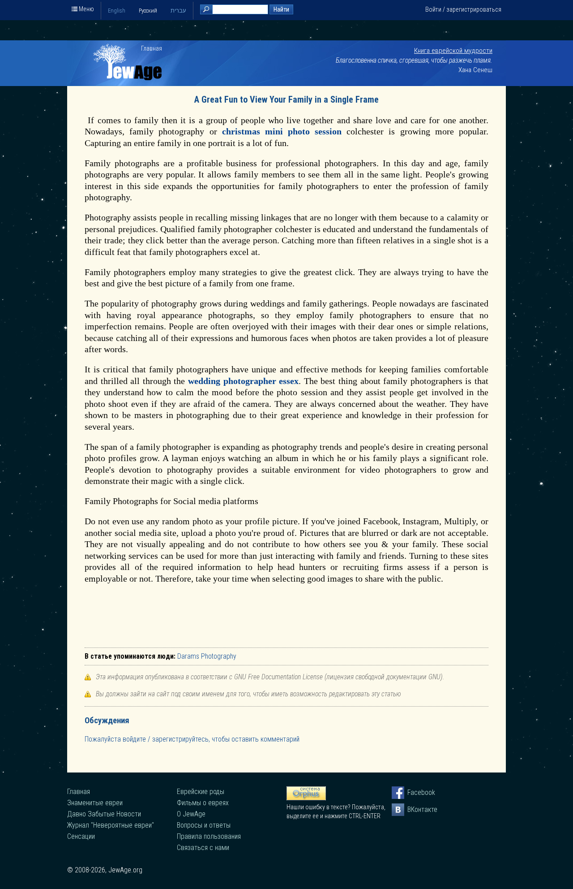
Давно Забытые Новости (104, 814)
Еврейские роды (200, 791)
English (116, 10)
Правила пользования (209, 836)
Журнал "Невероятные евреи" (110, 825)
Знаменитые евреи (95, 802)
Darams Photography (206, 656)
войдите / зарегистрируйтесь (166, 739)
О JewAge (191, 814)
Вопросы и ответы (204, 825)
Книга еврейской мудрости (453, 51)
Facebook (413, 792)
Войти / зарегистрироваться (463, 9)
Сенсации (81, 836)
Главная (151, 48)
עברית (178, 10)
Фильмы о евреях (203, 802)
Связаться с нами (203, 847)
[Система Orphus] (306, 798)
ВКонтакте (413, 809)
